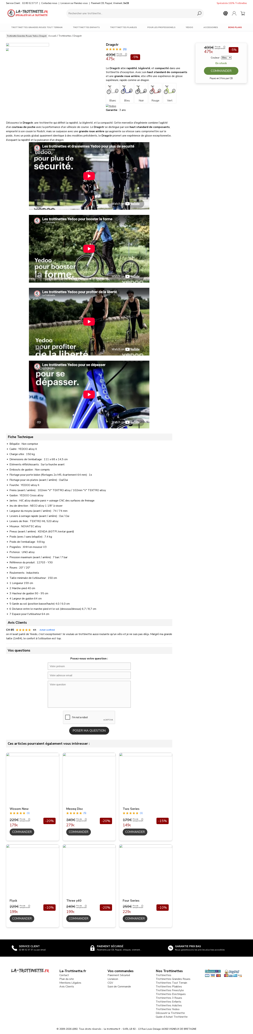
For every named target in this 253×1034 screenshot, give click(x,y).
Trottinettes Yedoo (168, 1009)
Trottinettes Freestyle (170, 990)
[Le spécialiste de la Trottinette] (27, 13)
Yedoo (189, 27)
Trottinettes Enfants (86, 27)
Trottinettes (163, 975)
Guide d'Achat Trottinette (172, 1017)
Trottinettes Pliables (123, 27)
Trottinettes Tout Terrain (171, 983)
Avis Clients (66, 986)
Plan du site (66, 979)
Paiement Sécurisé (119, 975)
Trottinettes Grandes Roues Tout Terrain (36, 27)
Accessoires (210, 27)
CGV (110, 983)
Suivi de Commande (119, 986)
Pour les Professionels (161, 27)
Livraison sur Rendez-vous (74, 3)
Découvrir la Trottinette (170, 1013)
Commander (221, 71)
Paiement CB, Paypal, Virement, (110, 3)
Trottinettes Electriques (171, 994)
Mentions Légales (70, 983)
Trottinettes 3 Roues (169, 998)
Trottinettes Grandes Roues (173, 979)
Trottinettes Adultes (169, 1005)
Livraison (113, 979)
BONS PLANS (235, 27)
